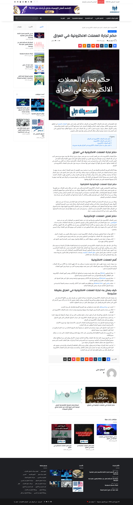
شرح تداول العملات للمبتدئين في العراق (62, 446)
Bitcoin (103, 273)
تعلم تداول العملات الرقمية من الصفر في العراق (85, 446)
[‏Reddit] (93, 46)
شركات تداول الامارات (28, 483)
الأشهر (41, 27)
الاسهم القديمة (32, 474)
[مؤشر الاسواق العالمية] (37, 105)
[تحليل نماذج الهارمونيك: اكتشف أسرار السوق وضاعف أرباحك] (22, 102)
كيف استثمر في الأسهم (41, 486)
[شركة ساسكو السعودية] (39, 58)
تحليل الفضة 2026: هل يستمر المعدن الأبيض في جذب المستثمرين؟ (23, 130)
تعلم (68, 18)
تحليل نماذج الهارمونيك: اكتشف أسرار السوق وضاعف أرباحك (23, 110)
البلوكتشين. (113, 222)
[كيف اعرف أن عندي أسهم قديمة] (39, 69)
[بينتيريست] (97, 46)
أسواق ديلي (110, 40)
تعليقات (19, 27)
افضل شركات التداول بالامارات (31, 471)
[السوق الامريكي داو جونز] (37, 125)
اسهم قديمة (43, 471)
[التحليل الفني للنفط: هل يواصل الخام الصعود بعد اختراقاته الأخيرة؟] (55, 484)
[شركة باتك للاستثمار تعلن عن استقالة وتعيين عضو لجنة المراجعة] (39, 46)
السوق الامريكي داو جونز (38, 135)
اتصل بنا (63, 18)
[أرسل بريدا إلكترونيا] (107, 40)
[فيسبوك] (115, 46)
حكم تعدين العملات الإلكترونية (102, 141)
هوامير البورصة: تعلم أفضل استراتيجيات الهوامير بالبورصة (25, 77)
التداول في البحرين (41, 477)
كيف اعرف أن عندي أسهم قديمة (28, 66)
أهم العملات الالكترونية (103, 143)
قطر (19, 483)
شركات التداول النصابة (30, 477)
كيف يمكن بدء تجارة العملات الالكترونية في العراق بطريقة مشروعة (91, 145)
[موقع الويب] (104, 373)
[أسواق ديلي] (114, 9)
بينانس (108, 283)
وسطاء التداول (42, 489)
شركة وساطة (103, 307)
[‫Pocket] (80, 46)
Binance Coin (98, 283)
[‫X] (110, 46)
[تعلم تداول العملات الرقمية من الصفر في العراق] (84, 434)
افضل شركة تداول (42, 474)
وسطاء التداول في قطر (26, 492)
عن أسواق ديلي (33, 501)
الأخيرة (31, 27)
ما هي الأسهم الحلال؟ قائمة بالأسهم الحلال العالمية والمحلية (25, 35)
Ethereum (102, 278)
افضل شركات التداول (112, 18)
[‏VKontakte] (89, 46)
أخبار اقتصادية (89, 18)
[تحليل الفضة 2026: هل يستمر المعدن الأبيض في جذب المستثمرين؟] (22, 122)
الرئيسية (113, 27)
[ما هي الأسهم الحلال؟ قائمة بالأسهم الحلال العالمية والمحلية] (39, 35)
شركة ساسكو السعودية (26, 54)
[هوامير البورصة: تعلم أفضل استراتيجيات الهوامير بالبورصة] (39, 80)
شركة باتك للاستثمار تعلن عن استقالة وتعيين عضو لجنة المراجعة (25, 44)
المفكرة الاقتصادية (77, 18)
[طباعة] (65, 359)
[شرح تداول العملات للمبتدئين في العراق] (61, 434)
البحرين (24, 474)
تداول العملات (106, 27)
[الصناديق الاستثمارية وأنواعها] (78, 474)
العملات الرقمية (62, 124)
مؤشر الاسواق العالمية (91, 2)
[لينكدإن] (106, 46)
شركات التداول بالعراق (41, 480)
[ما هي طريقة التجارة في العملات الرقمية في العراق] (107, 429)
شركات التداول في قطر (40, 483)
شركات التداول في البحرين (27, 480)
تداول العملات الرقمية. (89, 252)
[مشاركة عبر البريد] (69, 359)
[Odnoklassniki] (84, 46)
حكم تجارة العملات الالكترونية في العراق (98, 139)
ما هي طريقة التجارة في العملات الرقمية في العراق (108, 438)
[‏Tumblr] (102, 46)
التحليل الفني (99, 18)
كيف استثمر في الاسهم (28, 486)
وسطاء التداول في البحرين (40, 492)
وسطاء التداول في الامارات (31, 489)
